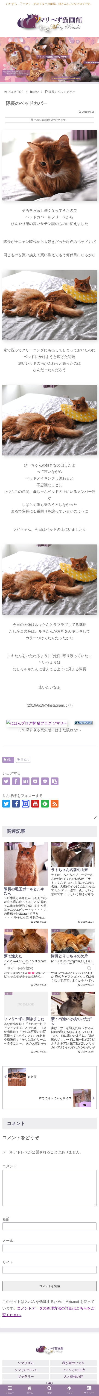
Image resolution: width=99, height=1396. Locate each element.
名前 (6, 1219)
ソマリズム (26, 1363)
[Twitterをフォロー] (6, 804)
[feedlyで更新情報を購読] (45, 804)
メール (7, 1241)
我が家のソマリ (73, 1363)
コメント (9, 1166)
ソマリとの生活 (73, 1370)
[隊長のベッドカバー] (25, 781)
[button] (89, 968)
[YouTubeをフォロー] (35, 804)
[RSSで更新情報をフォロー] (54, 804)
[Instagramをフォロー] (25, 804)
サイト (7, 1262)
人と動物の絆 (73, 1376)
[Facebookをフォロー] (16, 804)
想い (10, 759)
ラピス (25, 759)
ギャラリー (26, 1376)
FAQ (49, 1383)
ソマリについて (26, 1370)
